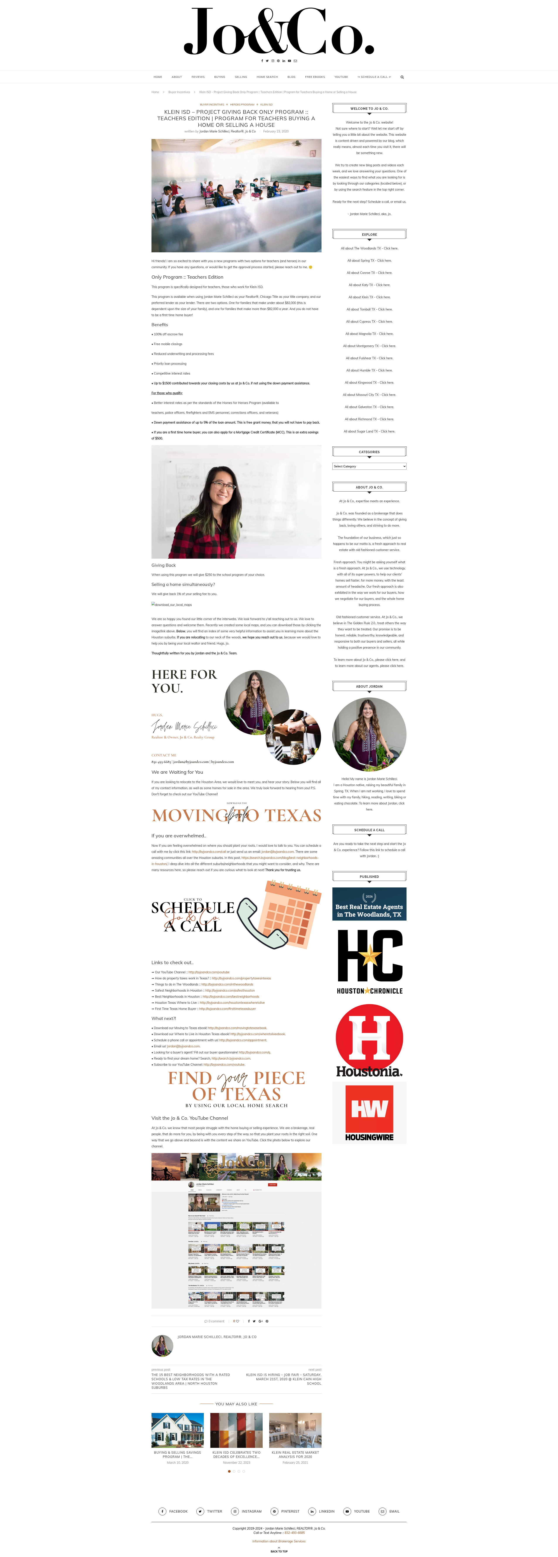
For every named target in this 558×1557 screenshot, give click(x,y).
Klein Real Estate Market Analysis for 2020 (295, 1455)
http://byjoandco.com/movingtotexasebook (237, 1028)
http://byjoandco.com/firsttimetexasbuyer (227, 1009)
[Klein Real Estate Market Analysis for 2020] (295, 1430)
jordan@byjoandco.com (278, 852)
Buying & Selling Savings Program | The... (177, 1455)
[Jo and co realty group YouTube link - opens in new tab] (236, 1156)
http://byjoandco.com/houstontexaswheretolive (232, 1003)
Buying (219, 76)
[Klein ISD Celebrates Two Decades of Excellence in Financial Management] (236, 1430)
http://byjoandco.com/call (209, 852)
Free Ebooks (315, 76)
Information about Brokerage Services (279, 1541)
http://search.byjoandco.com (231, 1058)
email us (400, 202)
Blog (292, 76)
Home (158, 76)
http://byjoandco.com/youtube (209, 972)
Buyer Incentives (179, 92)
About (177, 76)
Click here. (391, 248)
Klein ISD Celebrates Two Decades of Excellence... (237, 1455)
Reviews (198, 76)
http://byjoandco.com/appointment (242, 1040)
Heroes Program (242, 104)
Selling (241, 76)
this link (375, 850)
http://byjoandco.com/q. (255, 1052)
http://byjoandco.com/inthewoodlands (227, 984)
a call (385, 202)
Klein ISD (266, 104)
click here (391, 660)
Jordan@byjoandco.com (183, 1046)
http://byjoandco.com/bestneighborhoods (231, 997)
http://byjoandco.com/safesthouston (230, 990)
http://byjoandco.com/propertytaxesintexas (241, 978)
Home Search (267, 76)
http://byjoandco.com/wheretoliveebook (257, 1034)
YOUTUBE (341, 76)
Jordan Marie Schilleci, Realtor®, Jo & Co (227, 131)
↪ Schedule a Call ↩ (374, 76)
